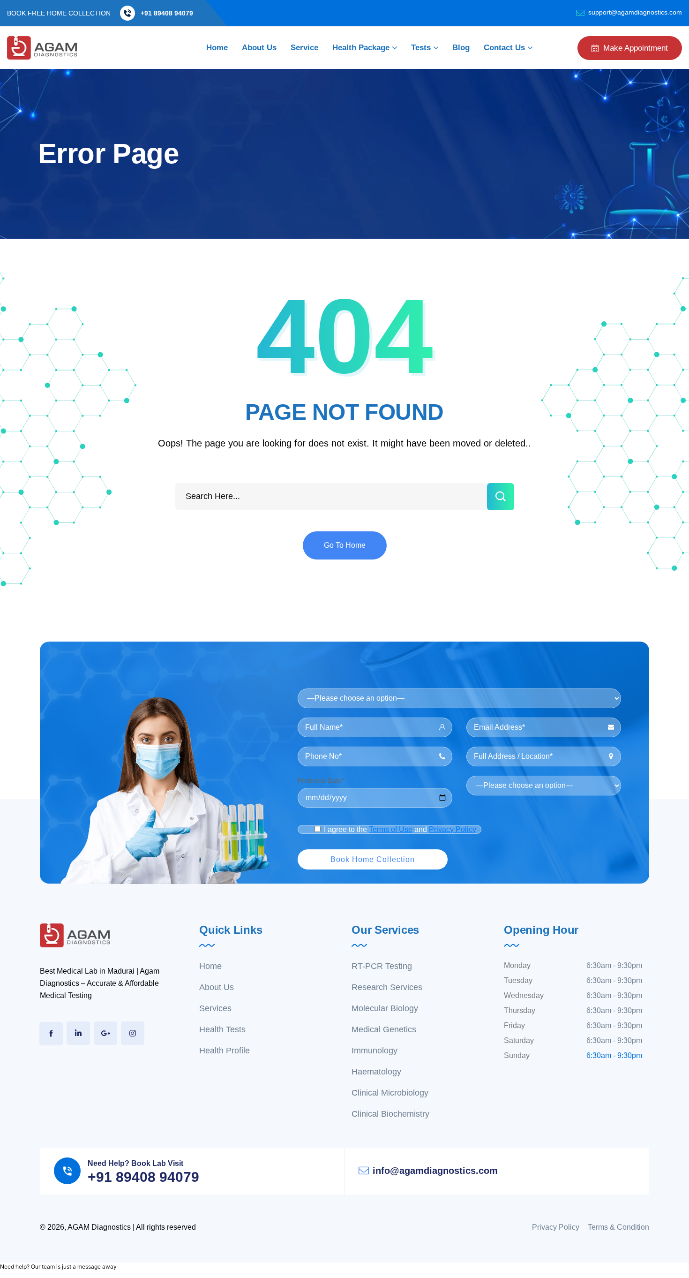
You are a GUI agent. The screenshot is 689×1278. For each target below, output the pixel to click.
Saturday (519, 1040)
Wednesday (524, 995)
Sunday (517, 1055)
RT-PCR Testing (382, 966)
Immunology (374, 1050)
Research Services (387, 987)
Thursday (519, 1010)
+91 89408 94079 (167, 13)
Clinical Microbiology (390, 1092)
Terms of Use (390, 829)
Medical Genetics (384, 1029)
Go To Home (345, 545)
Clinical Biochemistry (390, 1114)
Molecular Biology (385, 1008)
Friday (514, 1025)
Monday (517, 965)
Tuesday (518, 980)
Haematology (376, 1071)
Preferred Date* (321, 780)
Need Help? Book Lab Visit (135, 1163)
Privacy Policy (452, 829)
